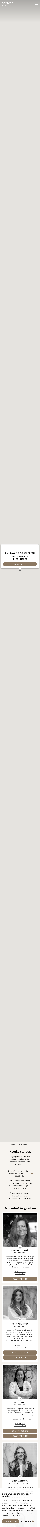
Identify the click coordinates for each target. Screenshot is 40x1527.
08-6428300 (20, 1274)
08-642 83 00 (20, 1347)
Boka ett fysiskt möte (20, 1279)
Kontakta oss (25, 1144)
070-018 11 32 (20, 1424)
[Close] (35, 547)
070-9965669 (20, 1272)
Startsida (13, 1144)
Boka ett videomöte (20, 1352)
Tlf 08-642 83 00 (20, 559)
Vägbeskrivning (20, 564)
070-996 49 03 (20, 1345)
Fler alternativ (26, 1521)
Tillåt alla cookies (10, 1521)
